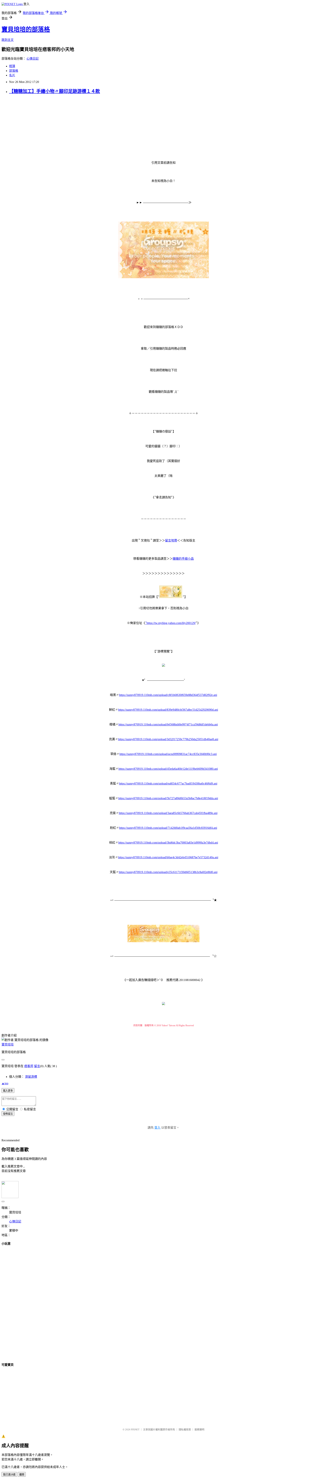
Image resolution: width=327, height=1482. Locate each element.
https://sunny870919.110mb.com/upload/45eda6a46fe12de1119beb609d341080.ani (168, 768)
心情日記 (32, 58)
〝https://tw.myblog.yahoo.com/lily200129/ (170, 623)
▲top (5, 1083)
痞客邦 (28, 1066)
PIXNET (135, 1429)
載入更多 (8, 1090)
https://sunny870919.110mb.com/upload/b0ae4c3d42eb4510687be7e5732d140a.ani (168, 857)
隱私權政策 (185, 1429)
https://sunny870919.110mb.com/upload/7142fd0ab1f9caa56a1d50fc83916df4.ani (168, 827)
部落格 (13, 70)
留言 (37, 1066)
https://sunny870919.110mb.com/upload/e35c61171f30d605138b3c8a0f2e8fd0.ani (168, 872)
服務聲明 (199, 1429)
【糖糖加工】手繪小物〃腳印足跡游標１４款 (54, 91)
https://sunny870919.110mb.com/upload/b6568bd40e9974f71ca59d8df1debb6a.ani (168, 724)
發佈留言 (8, 1113)
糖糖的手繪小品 (183, 558)
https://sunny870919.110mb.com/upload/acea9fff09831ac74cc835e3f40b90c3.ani (168, 754)
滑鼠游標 (31, 1076)
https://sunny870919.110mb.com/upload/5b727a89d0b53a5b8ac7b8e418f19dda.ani (168, 798)
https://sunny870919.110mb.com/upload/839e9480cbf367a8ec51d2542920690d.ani (168, 709)
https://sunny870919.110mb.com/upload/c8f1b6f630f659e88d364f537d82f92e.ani (168, 695)
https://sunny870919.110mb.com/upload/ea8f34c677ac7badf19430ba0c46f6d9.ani (168, 783)
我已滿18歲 (9, 1474)
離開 (21, 1474)
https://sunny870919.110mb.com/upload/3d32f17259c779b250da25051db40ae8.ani (168, 739)
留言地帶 (171, 540)
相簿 (12, 66)
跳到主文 (8, 39)
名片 (12, 75)
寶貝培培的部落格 (26, 29)
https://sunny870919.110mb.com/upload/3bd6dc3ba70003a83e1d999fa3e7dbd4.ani (168, 842)
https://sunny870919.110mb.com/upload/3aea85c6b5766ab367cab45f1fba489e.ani (168, 813)
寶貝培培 (8, 1044)
